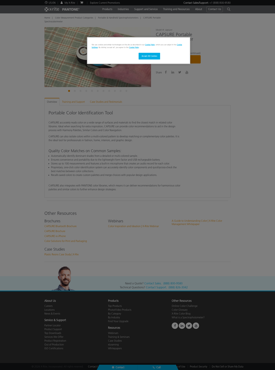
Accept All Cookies (149, 56)
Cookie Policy (150, 45)
